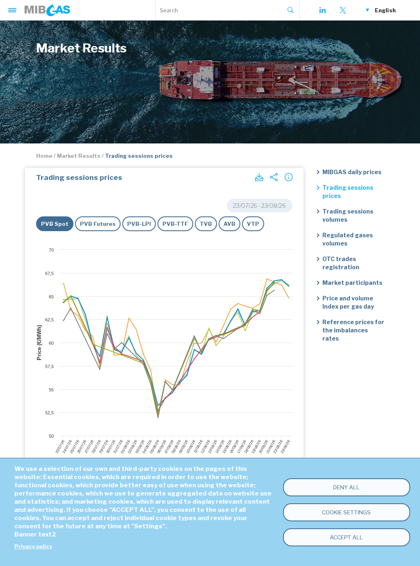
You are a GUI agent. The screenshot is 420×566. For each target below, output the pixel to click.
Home (44, 155)
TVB (206, 223)
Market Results (78, 155)
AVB (229, 223)
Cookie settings (346, 512)
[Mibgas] (47, 10)
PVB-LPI (139, 223)
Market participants (352, 282)
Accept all (346, 537)
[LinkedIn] (322, 10)
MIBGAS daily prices (351, 171)
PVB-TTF (175, 223)
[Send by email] (273, 177)
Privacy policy (33, 546)
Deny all (346, 487)
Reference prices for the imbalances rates (353, 330)
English (385, 10)
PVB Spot (54, 223)
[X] (343, 10)
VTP (253, 223)
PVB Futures (98, 223)
